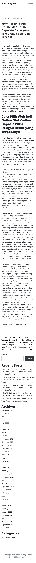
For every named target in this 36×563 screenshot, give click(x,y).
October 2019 (7, 521)
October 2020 (7, 483)
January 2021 (7, 474)
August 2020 (6, 490)
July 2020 (5, 493)
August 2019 (6, 528)
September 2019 (8, 525)
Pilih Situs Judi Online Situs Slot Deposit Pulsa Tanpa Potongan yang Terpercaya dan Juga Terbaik (17, 371)
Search (4, 354)
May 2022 (5, 423)
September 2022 (8, 410)
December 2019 (8, 515)
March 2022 (6, 429)
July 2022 (5, 417)
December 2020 (8, 477)
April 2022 (6, 426)
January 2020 (7, 512)
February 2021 (7, 471)
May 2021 (5, 461)
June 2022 (6, 420)
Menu (30, 3)
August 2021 (6, 452)
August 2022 (6, 414)
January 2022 (7, 436)
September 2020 (8, 487)
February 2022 (7, 433)
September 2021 (8, 448)
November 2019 (8, 518)
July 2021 (5, 455)
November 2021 (8, 442)
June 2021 (5, 458)
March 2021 (6, 467)
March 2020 (6, 506)
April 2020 (6, 502)
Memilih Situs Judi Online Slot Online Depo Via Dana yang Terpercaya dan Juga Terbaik (18, 379)
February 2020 (7, 509)
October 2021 (7, 445)
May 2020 (5, 499)
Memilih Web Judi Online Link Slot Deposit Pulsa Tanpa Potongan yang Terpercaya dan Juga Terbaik (18, 387)
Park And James (10, 3)
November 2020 (8, 480)
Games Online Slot (8, 537)
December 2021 (8, 439)
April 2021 (5, 464)
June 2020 (6, 496)
